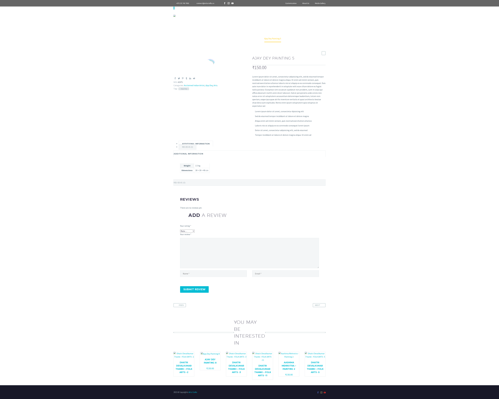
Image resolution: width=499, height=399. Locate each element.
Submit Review (194, 289)
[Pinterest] (183, 78)
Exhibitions (293, 15)
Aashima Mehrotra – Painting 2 (289, 365)
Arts (208, 15)
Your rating (185, 226)
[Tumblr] (186, 78)
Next (317, 305)
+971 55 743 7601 (182, 3)
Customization (291, 3)
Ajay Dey (209, 85)
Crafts (219, 15)
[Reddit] (194, 78)
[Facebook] (225, 3)
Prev (181, 305)
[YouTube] (232, 3)
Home (198, 15)
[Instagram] (229, 3)
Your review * (185, 234)
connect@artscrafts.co (205, 3)
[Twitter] (179, 78)
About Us (305, 3)
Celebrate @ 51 (273, 15)
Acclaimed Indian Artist (194, 85)
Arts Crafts (193, 392)
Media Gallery (320, 3)
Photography (236, 15)
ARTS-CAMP (254, 15)
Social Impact (332, 15)
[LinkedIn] (190, 78)
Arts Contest (312, 15)
